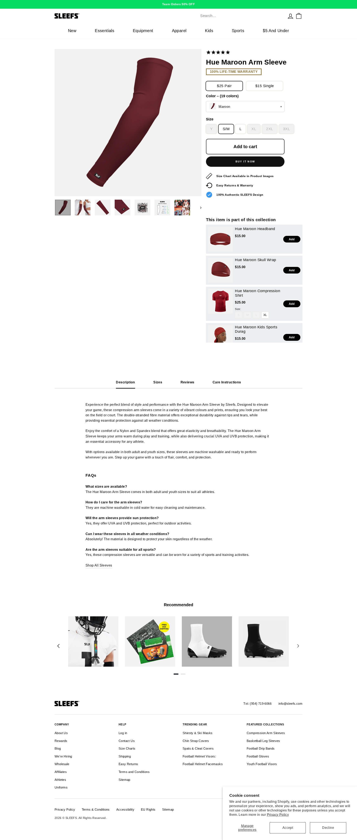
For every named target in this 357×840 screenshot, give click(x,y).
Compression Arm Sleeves (266, 733)
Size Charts (127, 748)
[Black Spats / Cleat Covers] (264, 641)
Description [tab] (125, 382)
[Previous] (58, 646)
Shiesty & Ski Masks (198, 733)
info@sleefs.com (290, 703)
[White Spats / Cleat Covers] (207, 641)
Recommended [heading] (178, 604)
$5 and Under (276, 30)
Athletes (60, 779)
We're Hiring (63, 756)
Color (222, 96)
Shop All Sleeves (99, 565)
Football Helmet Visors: (199, 756)
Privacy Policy (278, 814)
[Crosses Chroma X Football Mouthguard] (93, 641)
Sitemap (124, 779)
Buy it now (245, 161)
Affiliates (61, 772)
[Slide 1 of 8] (93, 641)
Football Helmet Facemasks (203, 764)
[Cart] (298, 16)
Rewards (61, 741)
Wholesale (62, 764)
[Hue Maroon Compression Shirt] (220, 301)
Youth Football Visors (262, 764)
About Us (61, 733)
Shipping (125, 756)
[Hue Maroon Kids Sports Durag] (220, 337)
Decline (328, 827)
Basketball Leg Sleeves (263, 741)
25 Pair (224, 86)
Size (209, 119)
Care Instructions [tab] (227, 382)
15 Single (264, 86)
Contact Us (127, 741)
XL (253, 129)
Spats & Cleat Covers (198, 748)
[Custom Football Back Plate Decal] (150, 641)
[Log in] (290, 16)
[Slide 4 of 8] (263, 641)
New (72, 30)
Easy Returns (128, 764)
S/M (226, 129)
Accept (287, 827)
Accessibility (125, 809)
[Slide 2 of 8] (150, 641)
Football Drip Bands (261, 748)
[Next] (298, 646)
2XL (269, 129)
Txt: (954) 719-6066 (257, 703)
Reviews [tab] (187, 382)
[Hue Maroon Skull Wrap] (220, 270)
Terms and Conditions (134, 772)
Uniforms (61, 787)
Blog (58, 748)
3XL (286, 129)
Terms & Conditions (96, 809)
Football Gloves (258, 756)
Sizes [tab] (157, 382)
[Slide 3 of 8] (206, 641)
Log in (123, 733)
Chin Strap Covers (196, 741)
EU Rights (148, 809)
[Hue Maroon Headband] (220, 239)
